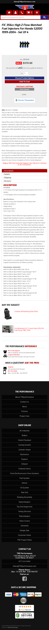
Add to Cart (24, 82)
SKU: (4, 110)
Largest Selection (14, 355)
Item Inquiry (24, 89)
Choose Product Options (24, 78)
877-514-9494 (12, 371)
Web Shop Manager (13, 627)
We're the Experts (14, 350)
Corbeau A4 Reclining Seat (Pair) (26, 311)
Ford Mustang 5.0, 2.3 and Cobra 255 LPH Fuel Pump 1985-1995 (29, 329)
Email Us (10, 367)
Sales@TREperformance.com (24, 566)
